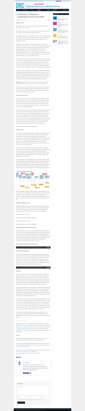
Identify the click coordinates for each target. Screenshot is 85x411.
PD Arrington (26, 362)
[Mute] (46, 247)
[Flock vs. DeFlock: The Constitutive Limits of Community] (55, 18)
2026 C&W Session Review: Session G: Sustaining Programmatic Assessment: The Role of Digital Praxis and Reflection (63, 43)
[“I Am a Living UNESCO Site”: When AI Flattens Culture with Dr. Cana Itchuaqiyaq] (55, 23)
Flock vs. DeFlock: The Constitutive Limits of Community (63, 19)
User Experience (26, 44)
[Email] (30, 373)
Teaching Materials (39, 10)
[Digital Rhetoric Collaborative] (38, 5)
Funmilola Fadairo (60, 22)
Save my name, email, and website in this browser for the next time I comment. (31, 399)
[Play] (17, 247)
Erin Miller (59, 17)
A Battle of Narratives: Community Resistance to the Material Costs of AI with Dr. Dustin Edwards (63, 31)
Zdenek (36, 138)
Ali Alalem (60, 34)
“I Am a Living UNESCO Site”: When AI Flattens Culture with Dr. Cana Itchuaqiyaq (34, 1)
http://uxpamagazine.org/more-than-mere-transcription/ (28, 353)
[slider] (48, 247)
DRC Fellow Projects (55, 10)
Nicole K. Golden (60, 35)
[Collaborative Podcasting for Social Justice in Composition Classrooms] (55, 35)
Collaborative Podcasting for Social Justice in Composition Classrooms (63, 37)
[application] (33, 247)
